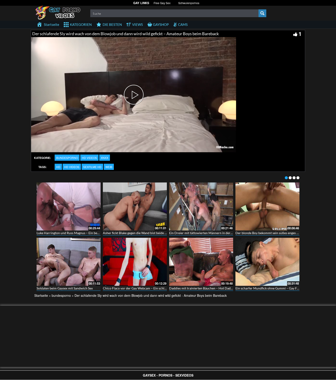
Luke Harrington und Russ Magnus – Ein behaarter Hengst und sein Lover (88, 233)
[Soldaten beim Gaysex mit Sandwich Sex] (69, 262)
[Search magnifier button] (262, 13)
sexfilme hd (92, 167)
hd (58, 167)
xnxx (104, 158)
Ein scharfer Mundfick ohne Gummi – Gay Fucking (270, 288)
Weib (108, 167)
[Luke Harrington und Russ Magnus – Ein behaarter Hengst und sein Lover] (69, 206)
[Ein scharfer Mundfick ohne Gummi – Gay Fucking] (267, 262)
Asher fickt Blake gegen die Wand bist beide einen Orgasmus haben (150, 233)
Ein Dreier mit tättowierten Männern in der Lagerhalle (207, 233)
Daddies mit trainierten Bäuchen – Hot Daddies (202, 288)
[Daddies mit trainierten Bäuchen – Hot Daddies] (201, 262)
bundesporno (67, 158)
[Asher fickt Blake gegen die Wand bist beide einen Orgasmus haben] (135, 206)
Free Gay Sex (162, 2)
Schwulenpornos (188, 2)
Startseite (41, 295)
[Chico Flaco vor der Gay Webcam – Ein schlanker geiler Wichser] (135, 262)
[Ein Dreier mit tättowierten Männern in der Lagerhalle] (201, 206)
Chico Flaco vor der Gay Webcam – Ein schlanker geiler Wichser (148, 288)
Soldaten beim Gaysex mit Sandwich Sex (65, 288)
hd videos (89, 158)
